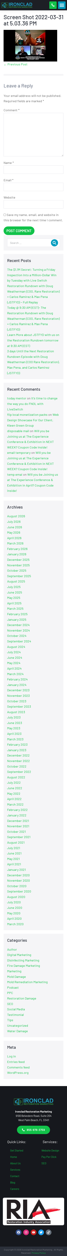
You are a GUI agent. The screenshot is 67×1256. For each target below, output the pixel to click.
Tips (10, 1020)
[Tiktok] (48, 1232)
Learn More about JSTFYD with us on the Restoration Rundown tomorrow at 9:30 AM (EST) (33, 340)
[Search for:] (33, 243)
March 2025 (15, 608)
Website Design (50, 1150)
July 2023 (14, 717)
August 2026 (16, 516)
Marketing (14, 971)
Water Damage (17, 1031)
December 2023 (18, 690)
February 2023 (17, 744)
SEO (10, 1004)
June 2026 (14, 527)
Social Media (16, 1009)
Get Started (16, 1150)
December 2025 (18, 560)
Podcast (13, 987)
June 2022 (14, 788)
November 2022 (18, 761)
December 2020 (18, 875)
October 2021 (16, 831)
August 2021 (15, 842)
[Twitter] (41, 1232)
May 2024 (13, 663)
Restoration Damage (21, 998)
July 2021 (13, 848)
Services (15, 1169)
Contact (14, 1176)
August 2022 (16, 777)
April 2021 (14, 864)
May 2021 (13, 859)
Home (13, 1156)
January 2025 (16, 619)
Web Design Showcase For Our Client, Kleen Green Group (33, 420)
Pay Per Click (48, 1156)
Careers (14, 1188)
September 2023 (19, 706)
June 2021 (14, 853)
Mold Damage (16, 977)
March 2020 (15, 924)
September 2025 (19, 576)
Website (9, 197)
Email (8, 180)
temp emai (14, 474)
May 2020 (13, 913)
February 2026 (17, 549)
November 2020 (18, 880)
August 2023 (16, 712)
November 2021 (18, 826)
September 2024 (19, 641)
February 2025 (17, 614)
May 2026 (13, 532)
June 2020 (14, 908)
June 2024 (14, 657)
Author (12, 949)
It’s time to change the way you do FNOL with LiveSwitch (32, 403)
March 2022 (15, 804)
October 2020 (16, 886)
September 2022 (19, 772)
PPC (10, 993)
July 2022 (14, 782)
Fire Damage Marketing (23, 966)
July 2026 (14, 521)
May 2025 (13, 598)
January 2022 (16, 815)
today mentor (16, 398)
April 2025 (14, 603)
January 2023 (16, 750)
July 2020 (14, 902)
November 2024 (18, 630)
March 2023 (15, 739)
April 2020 (14, 918)
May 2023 (13, 728)
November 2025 (18, 565)
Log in (11, 1056)
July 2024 (14, 652)
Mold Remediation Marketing (27, 982)
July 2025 (14, 587)
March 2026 (15, 543)
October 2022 (16, 766)
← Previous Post (16, 64)
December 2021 (18, 821)
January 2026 (16, 554)
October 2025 (16, 570)
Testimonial (15, 1015)
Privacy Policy (39, 1253)
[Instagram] (26, 1232)
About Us (15, 1163)
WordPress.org (18, 1073)
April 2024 (14, 668)
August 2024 (16, 647)
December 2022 (18, 755)
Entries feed (16, 1062)
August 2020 (16, 897)
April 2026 (14, 538)
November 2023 (18, 696)
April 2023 (14, 734)
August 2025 (16, 581)
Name (9, 163)
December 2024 (18, 625)
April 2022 (14, 799)
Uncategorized (17, 1025)
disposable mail (18, 431)
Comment (11, 110)
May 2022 (13, 793)
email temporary (19, 453)
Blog (12, 1182)
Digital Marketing (19, 955)
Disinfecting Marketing (23, 960)
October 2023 (16, 701)
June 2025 (14, 592)
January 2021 (16, 870)
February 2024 (17, 679)
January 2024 (16, 685)
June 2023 (14, 723)
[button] (62, 5)
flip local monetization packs (27, 414)
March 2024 (15, 674)
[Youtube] (33, 1232)
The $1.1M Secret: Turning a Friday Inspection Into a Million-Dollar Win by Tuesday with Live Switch (31, 275)
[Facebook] (18, 1232)
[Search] (54, 242)
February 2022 (17, 810)
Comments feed (18, 1067)
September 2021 (18, 837)
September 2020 (19, 891)
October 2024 (16, 636)
